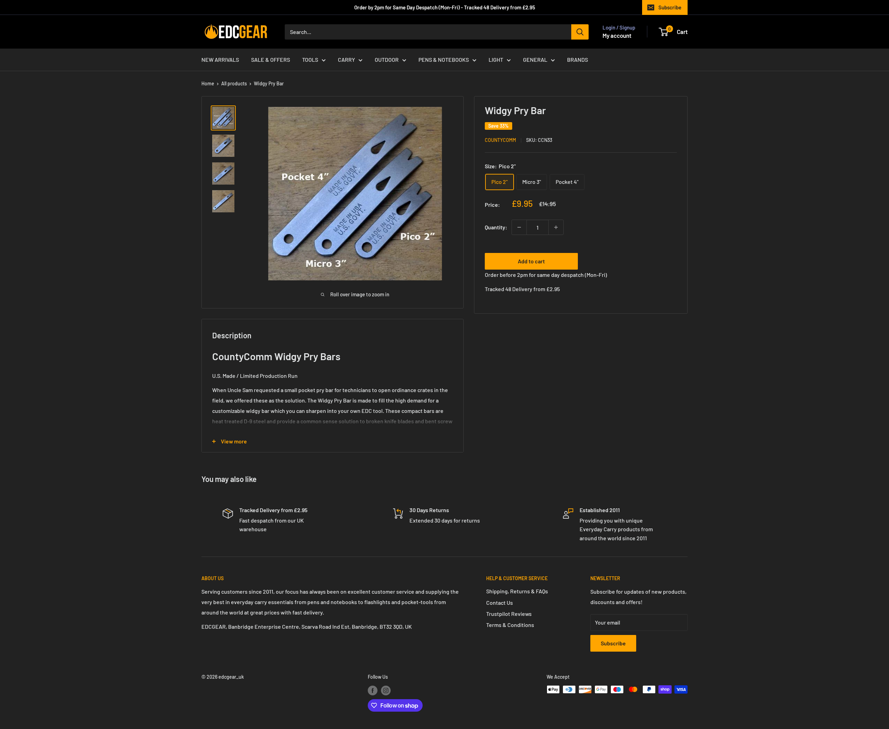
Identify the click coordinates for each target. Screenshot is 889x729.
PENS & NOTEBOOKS (443, 59)
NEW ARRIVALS (220, 59)
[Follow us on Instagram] (386, 690)
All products (234, 83)
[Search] (580, 32)
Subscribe (669, 7)
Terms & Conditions (510, 624)
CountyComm (500, 140)
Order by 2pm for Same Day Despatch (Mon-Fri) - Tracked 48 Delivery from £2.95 (444, 7)
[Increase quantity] (556, 227)
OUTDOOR (387, 59)
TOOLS (310, 59)
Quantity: (496, 227)
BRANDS (577, 59)
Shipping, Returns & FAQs (517, 591)
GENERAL (535, 59)
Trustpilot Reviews (509, 613)
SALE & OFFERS (270, 59)
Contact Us (499, 602)
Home (207, 83)
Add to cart (531, 261)
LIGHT (496, 59)
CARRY (346, 59)
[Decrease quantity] (519, 227)
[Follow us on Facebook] (372, 690)
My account (617, 35)
